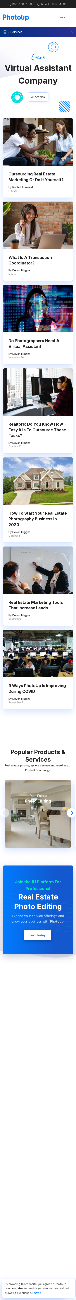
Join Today (38, 935)
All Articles (38, 97)
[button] (4, 813)
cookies (17, 1288)
